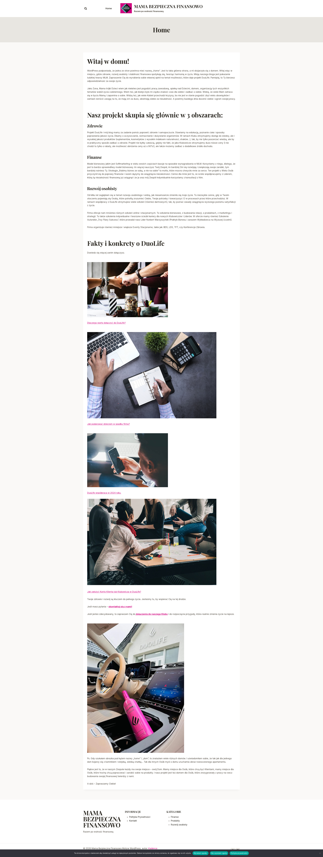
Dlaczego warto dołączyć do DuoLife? (106, 323)
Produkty (175, 820)
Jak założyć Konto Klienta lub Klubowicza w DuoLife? (114, 591)
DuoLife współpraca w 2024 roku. (104, 493)
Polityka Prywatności (139, 817)
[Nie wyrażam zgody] (320, 853)
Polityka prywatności (239, 853)
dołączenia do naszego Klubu (151, 614)
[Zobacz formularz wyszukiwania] (85, 8)
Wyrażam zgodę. (200, 853)
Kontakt (133, 820)
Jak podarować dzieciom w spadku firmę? (108, 424)
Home (108, 8)
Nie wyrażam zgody (219, 853)
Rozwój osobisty (179, 824)
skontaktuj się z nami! (120, 606)
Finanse (175, 817)
